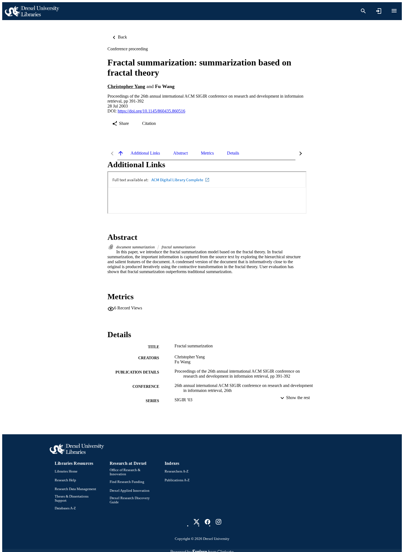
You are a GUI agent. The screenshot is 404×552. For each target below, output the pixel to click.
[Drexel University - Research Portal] (31, 11)
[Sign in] (378, 11)
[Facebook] (207, 521)
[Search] (363, 11)
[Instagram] (218, 521)
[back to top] (120, 153)
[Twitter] (196, 521)
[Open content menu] (394, 10)
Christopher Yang (126, 86)
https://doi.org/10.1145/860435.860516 (151, 111)
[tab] (145, 153)
